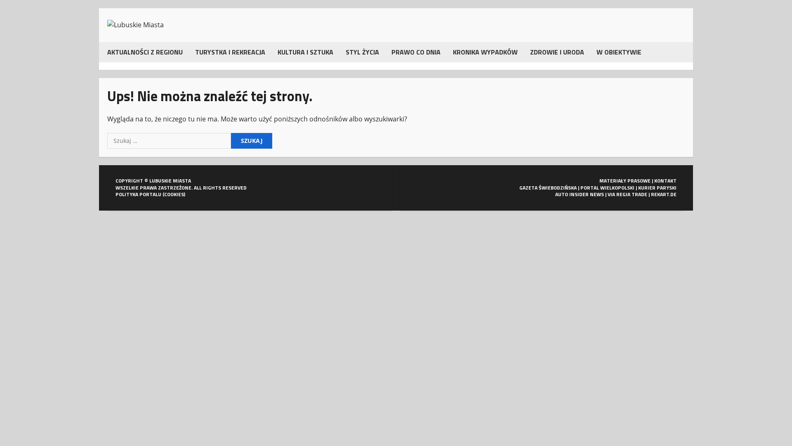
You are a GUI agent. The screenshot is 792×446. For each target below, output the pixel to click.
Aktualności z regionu (145, 52)
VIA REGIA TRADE (627, 194)
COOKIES (174, 194)
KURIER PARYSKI (657, 188)
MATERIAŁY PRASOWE (625, 181)
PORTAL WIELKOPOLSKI (607, 188)
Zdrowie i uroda (557, 52)
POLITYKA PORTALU (138, 194)
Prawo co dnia (416, 52)
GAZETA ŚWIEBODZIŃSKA (548, 188)
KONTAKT (665, 181)
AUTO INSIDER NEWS (579, 194)
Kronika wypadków (485, 52)
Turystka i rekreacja (230, 52)
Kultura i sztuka (305, 52)
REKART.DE (663, 194)
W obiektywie (618, 52)
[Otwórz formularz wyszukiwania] (682, 52)
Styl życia (362, 52)
